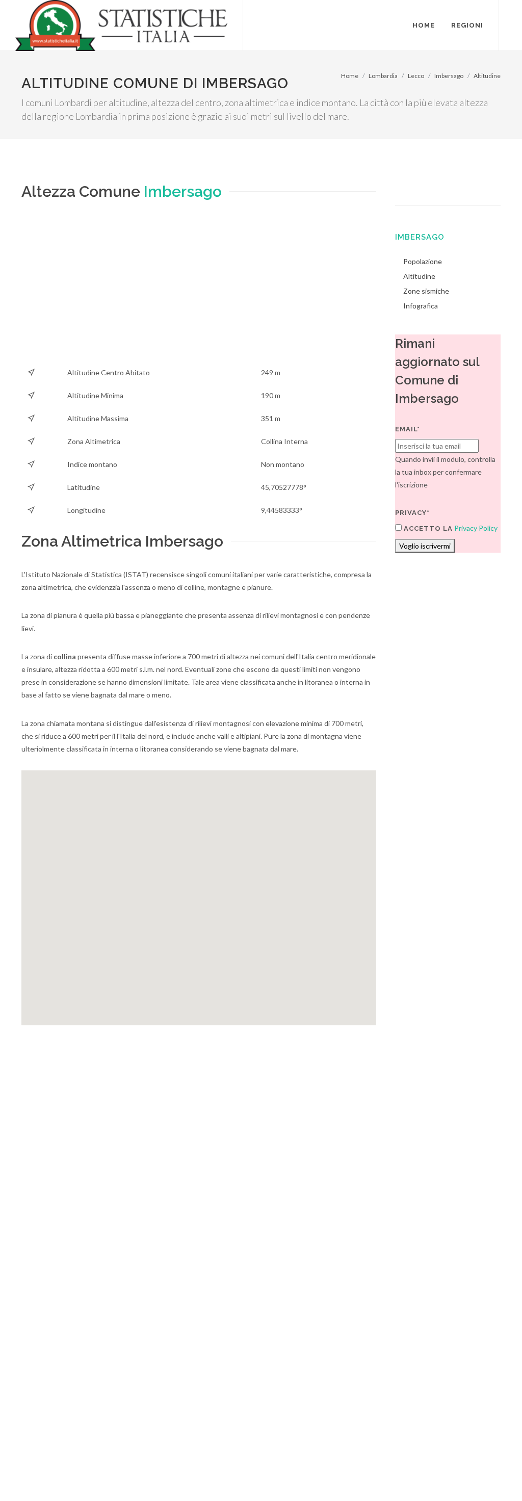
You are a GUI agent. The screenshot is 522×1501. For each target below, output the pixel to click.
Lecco (416, 76)
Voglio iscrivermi (425, 545)
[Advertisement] (198, 289)
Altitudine (487, 76)
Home (349, 76)
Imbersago (448, 76)
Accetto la (427, 528)
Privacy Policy (476, 528)
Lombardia (383, 76)
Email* (407, 429)
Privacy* (412, 512)
